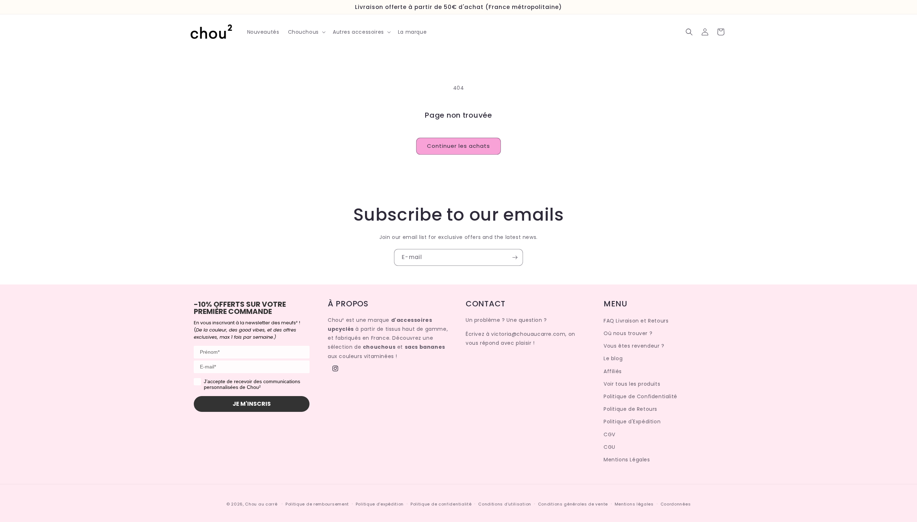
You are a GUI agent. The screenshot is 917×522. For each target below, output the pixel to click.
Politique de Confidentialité (640, 396)
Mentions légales (634, 504)
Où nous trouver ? (628, 333)
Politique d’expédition (380, 504)
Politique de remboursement (317, 504)
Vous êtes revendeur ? (634, 345)
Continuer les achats (458, 146)
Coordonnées (676, 504)
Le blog (613, 358)
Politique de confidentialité (441, 504)
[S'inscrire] (515, 257)
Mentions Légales (627, 459)
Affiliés (613, 371)
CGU (609, 447)
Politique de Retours (630, 409)
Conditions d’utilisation (504, 504)
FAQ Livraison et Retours (636, 320)
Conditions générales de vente (573, 504)
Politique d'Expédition (632, 421)
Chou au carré (261, 504)
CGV (609, 434)
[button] (306, 31)
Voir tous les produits (632, 383)
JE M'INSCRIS (251, 404)
